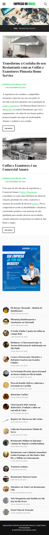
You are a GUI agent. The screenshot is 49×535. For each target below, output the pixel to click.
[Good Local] (21, 295)
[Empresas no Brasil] (24, 3)
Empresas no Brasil (23, 530)
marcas (35, 203)
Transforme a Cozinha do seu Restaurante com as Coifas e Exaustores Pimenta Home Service (24, 69)
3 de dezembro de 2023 (15, 87)
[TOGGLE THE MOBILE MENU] (4, 4)
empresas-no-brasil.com (14, 84)
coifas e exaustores (11, 105)
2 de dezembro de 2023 (15, 181)
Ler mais (8, 128)
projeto (9, 109)
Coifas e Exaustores (28, 191)
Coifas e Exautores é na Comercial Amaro (20, 167)
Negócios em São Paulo (24, 525)
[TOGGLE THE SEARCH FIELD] (45, 4)
